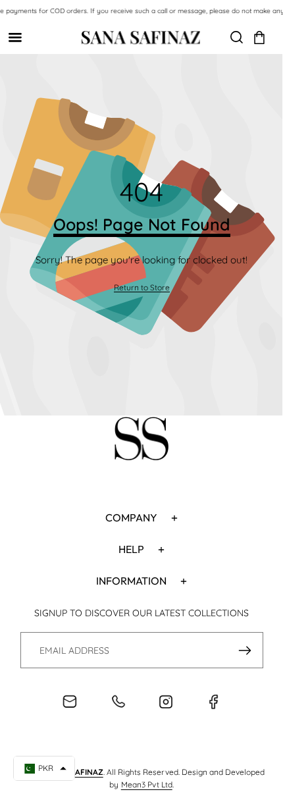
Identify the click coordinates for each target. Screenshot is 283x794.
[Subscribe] (245, 650)
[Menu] (15, 37)
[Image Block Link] (141, 440)
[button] (259, 37)
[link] (142, 288)
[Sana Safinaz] (140, 37)
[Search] (236, 37)
